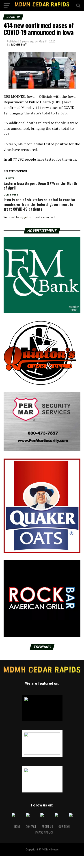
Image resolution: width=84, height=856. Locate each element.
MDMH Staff (18, 44)
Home (17, 826)
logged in (25, 217)
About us (47, 826)
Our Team (64, 826)
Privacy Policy (44, 832)
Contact (31, 826)
